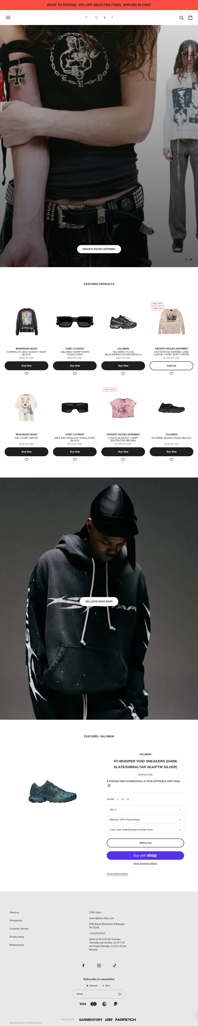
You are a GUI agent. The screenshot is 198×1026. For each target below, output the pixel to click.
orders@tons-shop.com (101, 918)
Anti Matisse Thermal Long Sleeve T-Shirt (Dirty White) (171, 353)
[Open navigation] (8, 17)
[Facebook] (118, 799)
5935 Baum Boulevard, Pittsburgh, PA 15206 (107, 926)
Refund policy (17, 945)
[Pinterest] (128, 799)
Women (94, 986)
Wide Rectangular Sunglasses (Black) (75, 439)
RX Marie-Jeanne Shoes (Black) (171, 438)
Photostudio (16, 920)
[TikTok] (114, 965)
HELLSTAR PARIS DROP (99, 601)
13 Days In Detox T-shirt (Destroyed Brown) (123, 439)
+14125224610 (97, 933)
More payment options (145, 863)
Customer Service (19, 928)
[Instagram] (99, 965)
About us (14, 912)
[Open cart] (190, 17)
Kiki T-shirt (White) (26, 438)
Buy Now (27, 365)
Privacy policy (17, 937)
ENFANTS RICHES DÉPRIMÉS (99, 249)
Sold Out (171, 365)
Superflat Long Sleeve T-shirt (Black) (26, 353)
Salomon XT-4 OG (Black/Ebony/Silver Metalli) (123, 353)
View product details (117, 874)
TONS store (95, 912)
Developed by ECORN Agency (26, 1023)
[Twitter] (123, 799)
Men (107, 986)
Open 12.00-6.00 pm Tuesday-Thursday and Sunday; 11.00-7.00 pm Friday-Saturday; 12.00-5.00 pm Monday (107, 944)
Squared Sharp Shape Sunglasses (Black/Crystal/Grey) (75, 354)
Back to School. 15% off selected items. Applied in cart (99, 5)
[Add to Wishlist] (26, 373)
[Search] (182, 17)
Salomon (145, 754)
